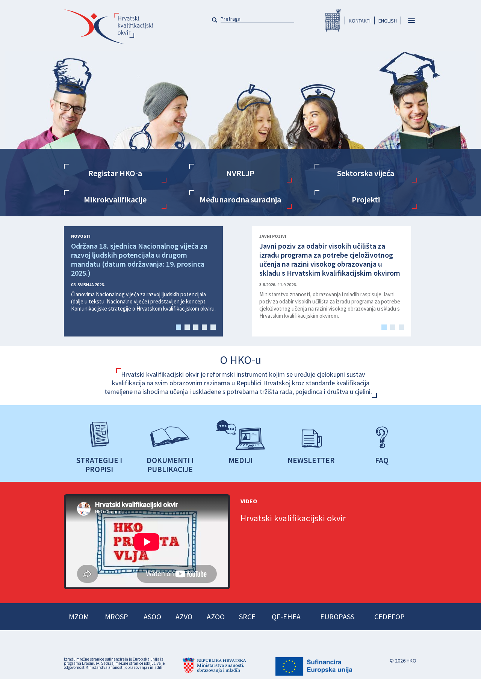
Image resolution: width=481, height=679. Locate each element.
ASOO (152, 616)
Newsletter (311, 460)
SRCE (247, 616)
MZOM (79, 616)
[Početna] (108, 26)
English (387, 20)
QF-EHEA (286, 616)
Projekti (366, 199)
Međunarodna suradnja (240, 199)
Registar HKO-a (333, 20)
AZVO (183, 616)
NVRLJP (240, 173)
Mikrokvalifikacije (115, 199)
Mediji (240, 460)
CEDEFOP (389, 616)
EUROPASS (337, 616)
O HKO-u (240, 360)
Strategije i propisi (99, 464)
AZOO (216, 616)
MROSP (116, 616)
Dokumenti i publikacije (170, 464)
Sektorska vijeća (365, 173)
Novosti (81, 236)
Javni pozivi (272, 236)
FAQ (382, 460)
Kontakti (360, 20)
